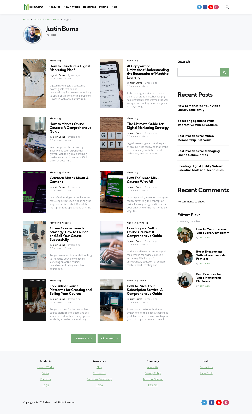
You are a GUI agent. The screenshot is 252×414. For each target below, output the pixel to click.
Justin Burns (59, 75)
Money (142, 280)
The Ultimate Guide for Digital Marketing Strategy (148, 126)
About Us (152, 367)
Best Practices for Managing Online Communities (198, 153)
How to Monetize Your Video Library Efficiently (198, 108)
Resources (89, 6)
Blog (99, 367)
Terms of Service (153, 379)
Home (26, 19)
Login (46, 385)
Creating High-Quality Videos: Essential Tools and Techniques (200, 168)
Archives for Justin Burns (46, 19)
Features (54, 6)
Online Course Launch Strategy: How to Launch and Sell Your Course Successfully (69, 234)
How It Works (45, 367)
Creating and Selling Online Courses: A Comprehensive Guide (144, 232)
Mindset (66, 172)
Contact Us (206, 367)
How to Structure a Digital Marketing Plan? (70, 68)
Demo (99, 385)
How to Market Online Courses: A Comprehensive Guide (70, 127)
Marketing (55, 60)
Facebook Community (99, 379)
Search (183, 61)
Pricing (103, 6)
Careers (153, 385)
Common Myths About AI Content (69, 180)
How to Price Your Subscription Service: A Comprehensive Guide (145, 290)
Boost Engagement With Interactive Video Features (197, 123)
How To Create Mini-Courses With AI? (143, 180)
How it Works (72, 6)
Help (114, 6)
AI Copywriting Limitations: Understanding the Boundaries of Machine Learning (148, 71)
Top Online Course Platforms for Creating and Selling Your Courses (71, 290)
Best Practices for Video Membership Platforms (195, 138)
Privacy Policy (153, 373)
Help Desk (206, 373)
